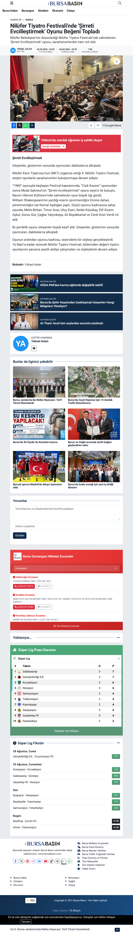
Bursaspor (28, 10)
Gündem (43, 10)
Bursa (29, 19)
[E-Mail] (34, 348)
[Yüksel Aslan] (21, 343)
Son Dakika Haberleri (93, 865)
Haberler (16, 19)
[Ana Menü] (11, 3)
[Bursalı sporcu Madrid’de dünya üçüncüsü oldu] (39, 466)
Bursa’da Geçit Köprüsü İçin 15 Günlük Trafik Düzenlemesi (90, 401)
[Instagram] (33, 861)
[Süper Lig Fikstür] (118, 743)
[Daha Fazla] (32, 125)
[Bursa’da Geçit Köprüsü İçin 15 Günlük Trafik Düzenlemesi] (94, 381)
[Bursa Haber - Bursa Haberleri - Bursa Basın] (65, 3)
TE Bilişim (74, 910)
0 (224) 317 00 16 (25, 586)
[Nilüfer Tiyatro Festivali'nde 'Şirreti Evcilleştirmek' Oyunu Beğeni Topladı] (66, 88)
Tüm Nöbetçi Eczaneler (68, 626)
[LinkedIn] (39, 861)
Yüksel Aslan (39, 341)
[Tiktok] (51, 861)
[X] (21, 861)
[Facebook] (15, 861)
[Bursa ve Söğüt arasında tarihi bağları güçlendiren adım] (94, 424)
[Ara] (120, 3)
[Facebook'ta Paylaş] (14, 125)
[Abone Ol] (111, 125)
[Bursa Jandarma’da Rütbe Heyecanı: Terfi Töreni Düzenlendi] (39, 381)
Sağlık (71, 881)
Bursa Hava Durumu (92, 847)
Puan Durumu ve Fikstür (95, 857)
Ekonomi (57, 10)
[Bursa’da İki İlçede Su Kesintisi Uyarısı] (39, 424)
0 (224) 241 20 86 (25, 607)
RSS (32, 900)
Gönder (19, 535)
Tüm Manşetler (90, 861)
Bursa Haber (10, 10)
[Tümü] (118, 637)
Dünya (71, 10)
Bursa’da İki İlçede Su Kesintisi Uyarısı (35, 442)
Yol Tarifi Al (45, 586)
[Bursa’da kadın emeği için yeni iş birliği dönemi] (94, 466)
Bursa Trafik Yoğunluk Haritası (98, 854)
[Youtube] (45, 861)
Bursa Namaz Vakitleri (94, 850)
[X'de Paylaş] (19, 125)
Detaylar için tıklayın (66, 730)
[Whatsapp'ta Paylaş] (26, 125)
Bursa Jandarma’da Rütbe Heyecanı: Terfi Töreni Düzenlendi (53, 929)
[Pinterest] (27, 861)
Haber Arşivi (88, 868)
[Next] (63, 861)
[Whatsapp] (69, 861)
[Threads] (57, 861)
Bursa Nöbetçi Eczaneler (95, 843)
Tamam (25, 921)
